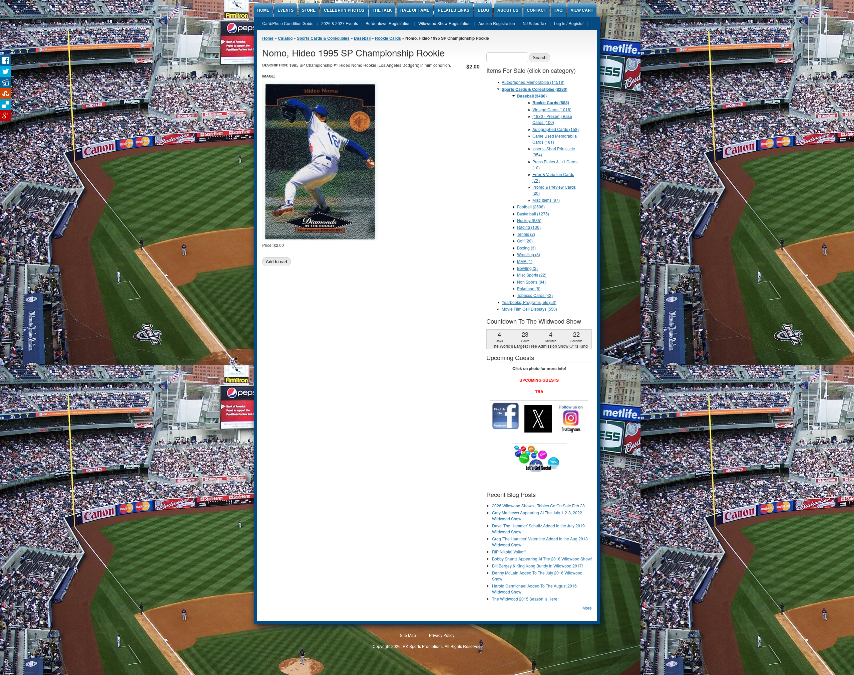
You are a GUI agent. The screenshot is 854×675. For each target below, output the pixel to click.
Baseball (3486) (532, 96)
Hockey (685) (529, 220)
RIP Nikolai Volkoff (508, 551)
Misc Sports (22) (531, 275)
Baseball (362, 38)
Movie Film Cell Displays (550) (529, 309)
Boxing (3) (526, 247)
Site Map (408, 635)
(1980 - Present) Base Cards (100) (552, 119)
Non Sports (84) (531, 282)
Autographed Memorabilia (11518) (533, 82)
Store (309, 10)
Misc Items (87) (546, 200)
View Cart (582, 10)
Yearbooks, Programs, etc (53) (529, 302)
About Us (507, 10)
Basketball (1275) (533, 213)
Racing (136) (529, 227)
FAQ (558, 10)
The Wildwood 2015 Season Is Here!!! (526, 599)
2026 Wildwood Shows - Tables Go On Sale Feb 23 (538, 505)
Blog (483, 10)
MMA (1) (524, 261)
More (587, 608)
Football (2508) (531, 206)
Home (263, 10)
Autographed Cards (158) (555, 129)
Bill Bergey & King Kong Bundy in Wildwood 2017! (537, 565)
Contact (536, 10)
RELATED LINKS (453, 10)
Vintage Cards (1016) (551, 109)
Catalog (285, 38)
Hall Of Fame (414, 10)
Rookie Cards (388, 38)
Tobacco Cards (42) (535, 295)
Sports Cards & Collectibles (323, 38)
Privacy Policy (441, 635)
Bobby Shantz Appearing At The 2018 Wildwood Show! (542, 558)
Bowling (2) (527, 268)
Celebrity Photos (344, 10)
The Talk (382, 10)
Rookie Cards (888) (550, 103)
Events (286, 10)
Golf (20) (525, 240)
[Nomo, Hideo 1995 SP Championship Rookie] (320, 239)
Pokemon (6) (528, 288)
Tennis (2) (526, 234)
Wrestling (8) (528, 254)
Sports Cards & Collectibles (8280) (534, 89)
